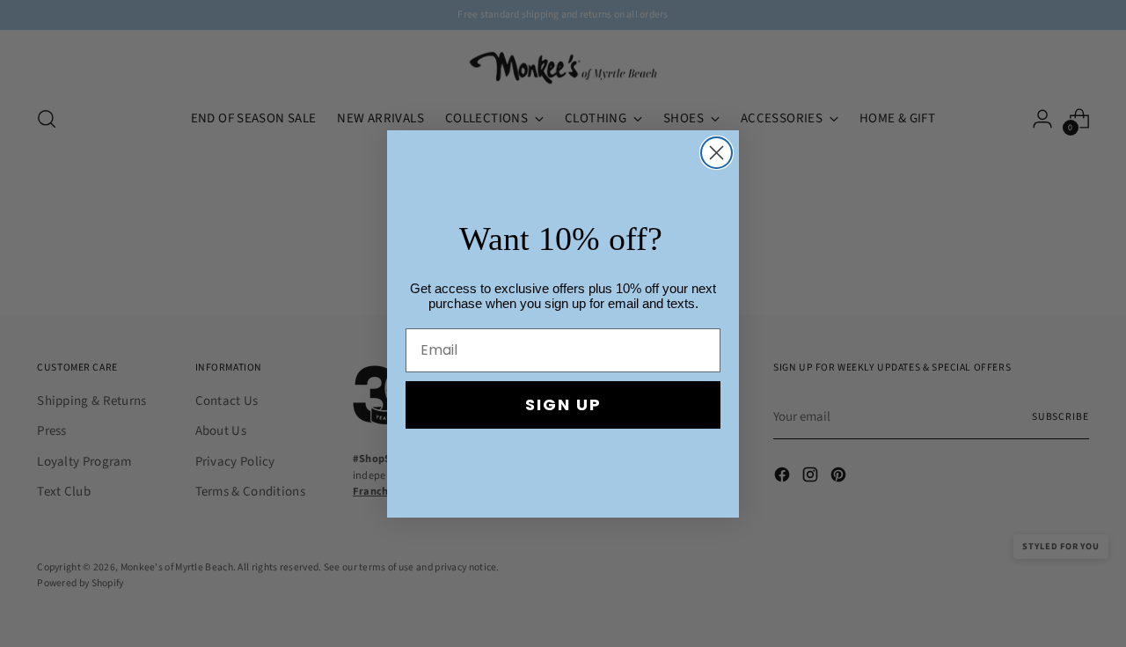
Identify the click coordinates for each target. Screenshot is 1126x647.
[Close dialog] (716, 152)
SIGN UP (563, 404)
